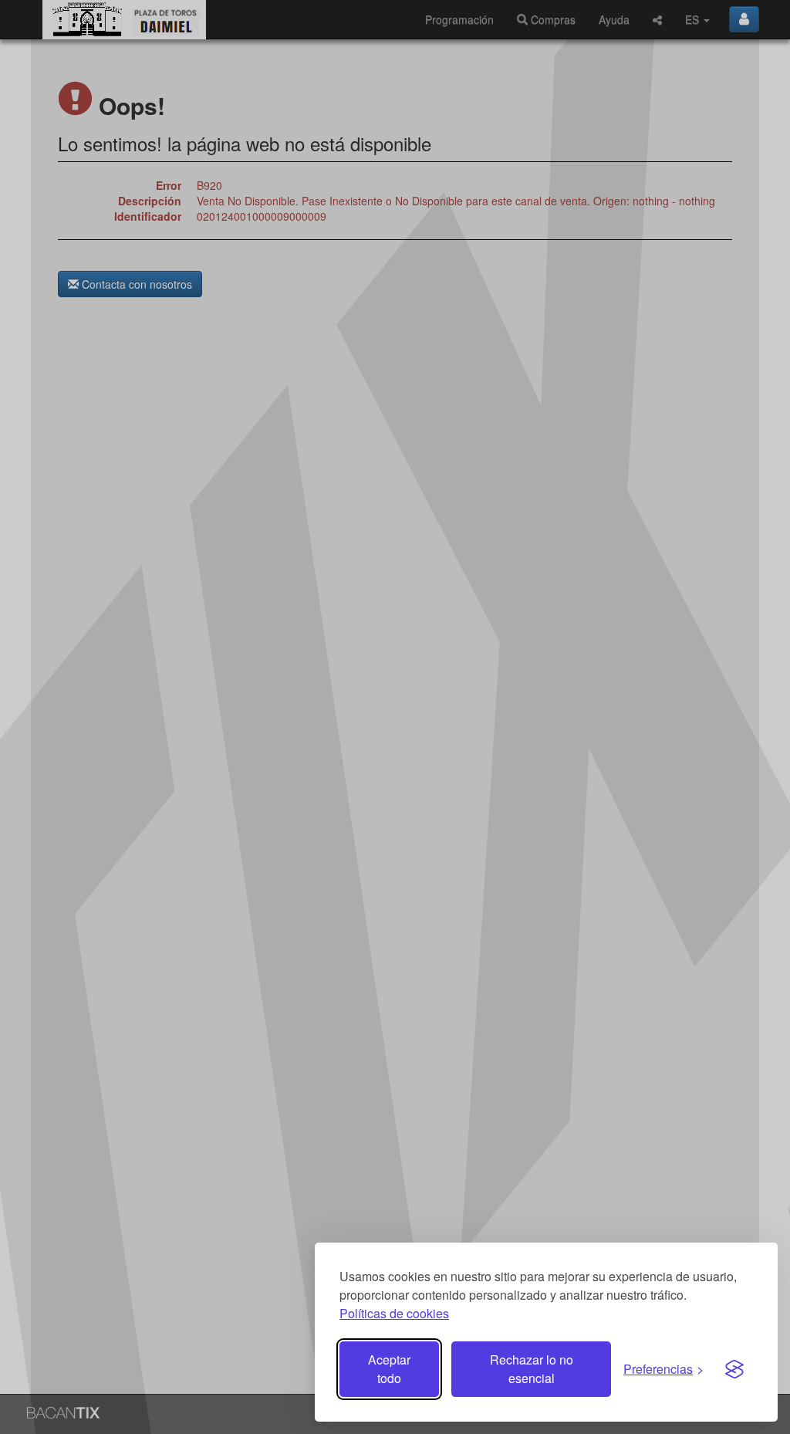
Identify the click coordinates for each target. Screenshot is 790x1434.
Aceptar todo (389, 1369)
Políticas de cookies (394, 1313)
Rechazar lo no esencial (531, 1369)
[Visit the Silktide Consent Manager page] (734, 1369)
